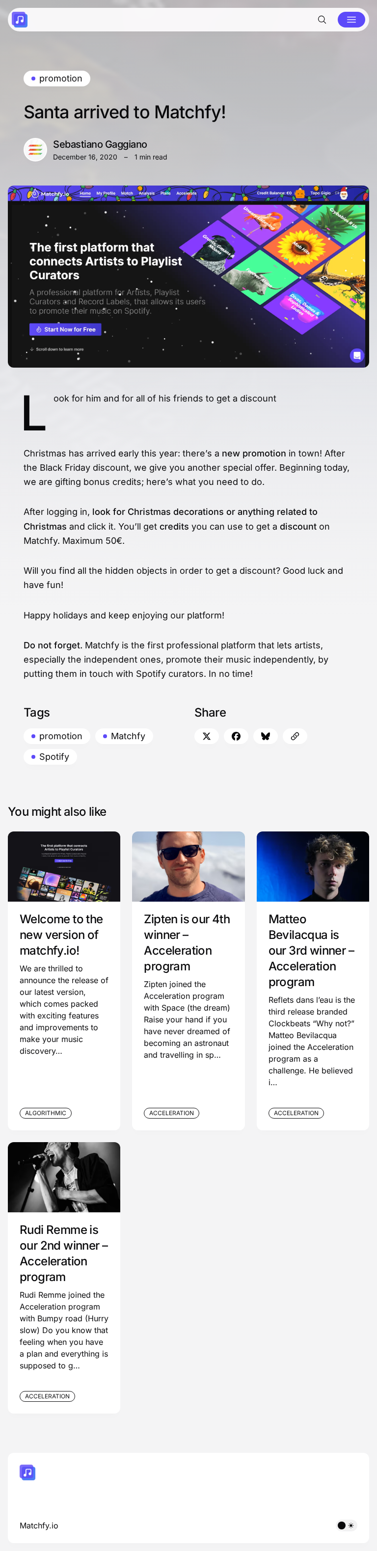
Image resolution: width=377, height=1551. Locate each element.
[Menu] (351, 19)
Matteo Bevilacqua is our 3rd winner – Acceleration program (311, 950)
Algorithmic (45, 1113)
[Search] (322, 19)
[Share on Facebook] (236, 736)
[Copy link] (295, 736)
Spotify (54, 756)
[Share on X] (206, 736)
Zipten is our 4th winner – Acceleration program (187, 942)
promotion (60, 78)
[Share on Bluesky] (265, 736)
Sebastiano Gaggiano (100, 144)
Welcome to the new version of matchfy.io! (61, 935)
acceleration (171, 1113)
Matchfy (128, 736)
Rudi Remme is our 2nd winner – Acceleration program (64, 1253)
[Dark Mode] (346, 1525)
